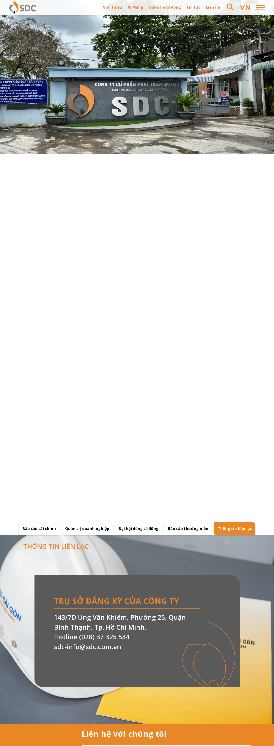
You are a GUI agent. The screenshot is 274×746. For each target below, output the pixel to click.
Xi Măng (135, 7)
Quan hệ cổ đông (165, 7)
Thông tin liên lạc (235, 528)
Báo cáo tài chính (39, 528)
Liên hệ (213, 7)
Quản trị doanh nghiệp (87, 528)
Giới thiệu (112, 7)
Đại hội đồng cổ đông (138, 528)
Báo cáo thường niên (188, 528)
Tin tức (193, 7)
